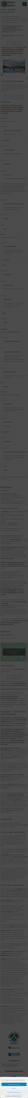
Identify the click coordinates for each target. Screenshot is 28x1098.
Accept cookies (14, 1084)
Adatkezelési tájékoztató (16, 1095)
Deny (14, 1088)
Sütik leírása (8, 1095)
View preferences (14, 1092)
